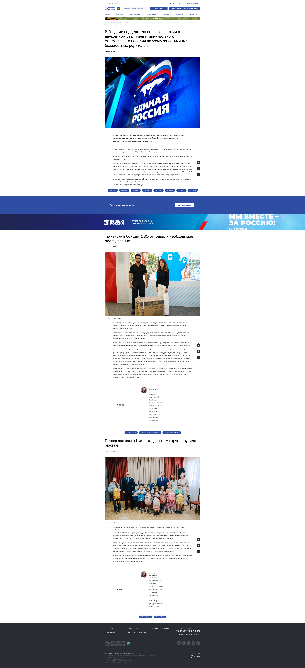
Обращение (159, 8)
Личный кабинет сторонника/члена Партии (184, 8)
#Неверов (135, 190)
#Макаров (124, 190)
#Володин (112, 190)
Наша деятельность (135, 14)
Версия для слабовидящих (192, 3)
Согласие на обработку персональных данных (118, 662)
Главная (107, 22)
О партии (107, 14)
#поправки (193, 190)
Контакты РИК (111, 632)
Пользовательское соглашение (114, 657)
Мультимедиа (179, 14)
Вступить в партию (194, 14)
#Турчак (158, 190)
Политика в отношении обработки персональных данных (121, 660)
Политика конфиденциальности (114, 659)
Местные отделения (152, 14)
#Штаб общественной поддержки (150, 432)
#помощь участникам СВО (171, 432)
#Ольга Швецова (131, 432)
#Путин (147, 190)
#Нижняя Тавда (160, 616)
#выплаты (170, 190)
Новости (125, 22)
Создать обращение (184, 205)
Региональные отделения (160, 628)
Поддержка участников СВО (152, 18)
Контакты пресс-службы (137, 632)
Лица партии (119, 14)
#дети (181, 190)
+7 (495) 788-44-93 (188, 630)
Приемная (166, 14)
